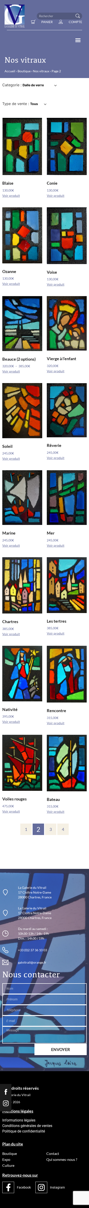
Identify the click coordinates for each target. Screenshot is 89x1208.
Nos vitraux (41, 71)
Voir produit (11, 195)
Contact (52, 1153)
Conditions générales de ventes (27, 1126)
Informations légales (18, 1120)
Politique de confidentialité (23, 1131)
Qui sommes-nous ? (61, 1159)
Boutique (24, 71)
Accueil (10, 71)
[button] (78, 40)
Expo (6, 1159)
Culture (8, 1165)
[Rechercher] (78, 16)
